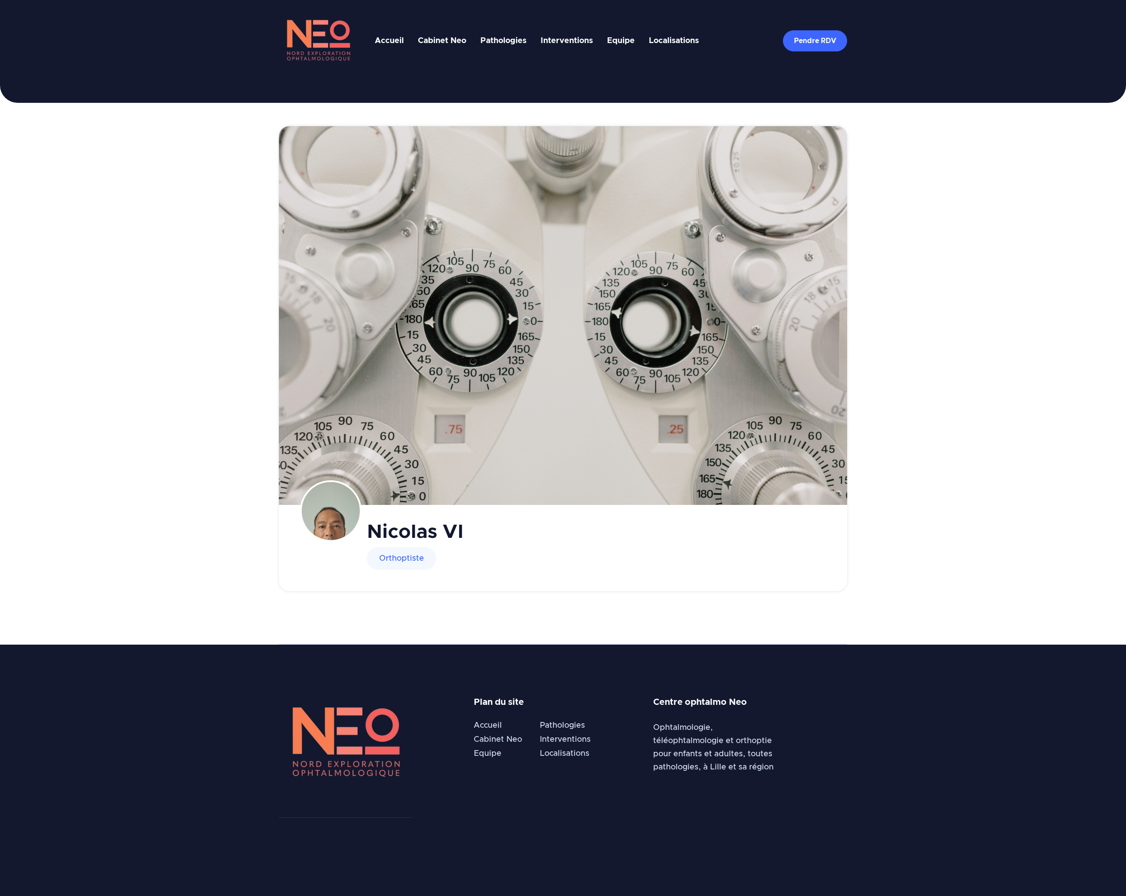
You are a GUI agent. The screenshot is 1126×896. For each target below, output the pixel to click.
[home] (318, 41)
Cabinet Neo (442, 41)
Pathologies (503, 41)
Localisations (674, 41)
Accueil (389, 41)
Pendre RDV (815, 40)
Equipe (621, 41)
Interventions (567, 41)
